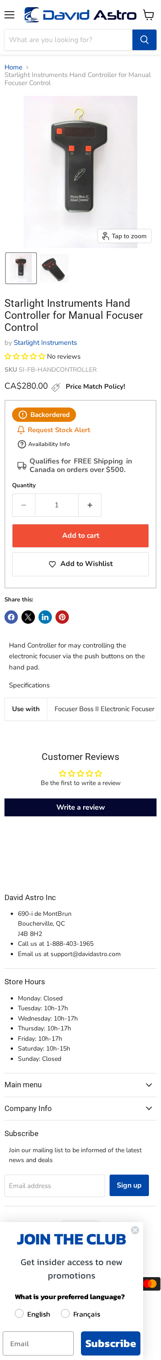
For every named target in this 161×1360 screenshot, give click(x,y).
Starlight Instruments (45, 342)
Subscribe (110, 1343)
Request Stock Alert (59, 429)
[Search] (144, 40)
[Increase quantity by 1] (90, 505)
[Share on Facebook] (11, 617)
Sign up (129, 1185)
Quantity (24, 485)
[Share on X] (28, 617)
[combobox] (68, 40)
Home (13, 67)
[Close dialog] (135, 1230)
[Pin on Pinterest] (62, 617)
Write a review (80, 807)
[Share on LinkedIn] (45, 617)
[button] (21, 268)
